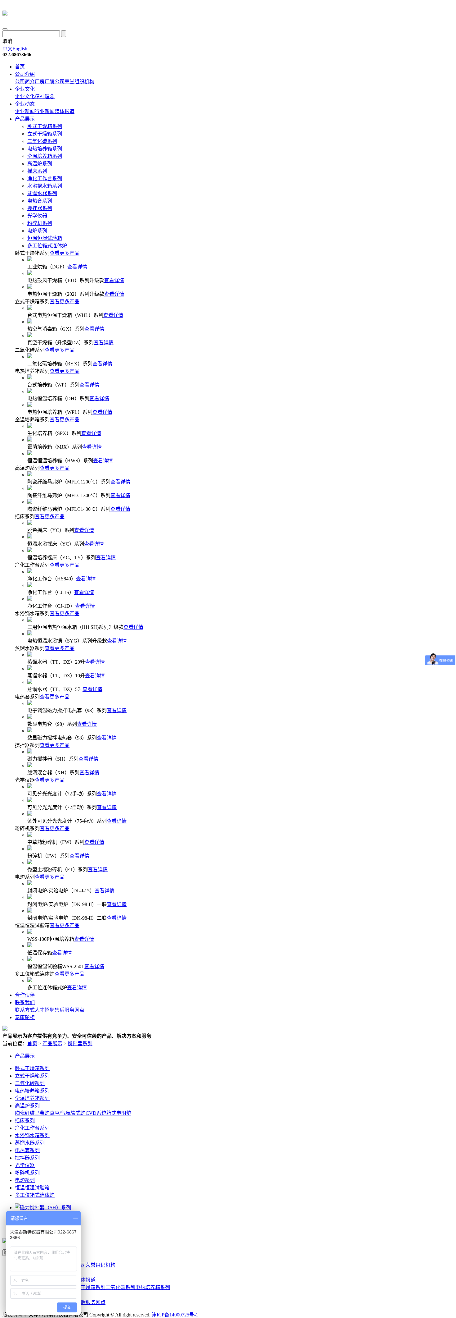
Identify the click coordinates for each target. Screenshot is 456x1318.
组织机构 (84, 81)
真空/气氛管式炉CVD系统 (78, 1113)
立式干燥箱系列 (44, 133)
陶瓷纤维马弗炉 (32, 1113)
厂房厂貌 (45, 81)
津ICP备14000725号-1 (175, 1314)
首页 (20, 66)
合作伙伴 (25, 995)
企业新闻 (25, 111)
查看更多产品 (64, 253)
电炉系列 (37, 230)
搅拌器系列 (39, 208)
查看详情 (77, 266)
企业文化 (25, 89)
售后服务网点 (69, 1010)
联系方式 (25, 1010)
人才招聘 (45, 1010)
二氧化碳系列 (42, 141)
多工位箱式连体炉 (47, 245)
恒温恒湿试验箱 (44, 238)
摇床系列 (37, 171)
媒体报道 (64, 111)
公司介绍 (25, 74)
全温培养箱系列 (44, 156)
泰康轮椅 (25, 1017)
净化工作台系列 (44, 178)
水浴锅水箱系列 (44, 186)
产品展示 (25, 118)
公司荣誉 (64, 81)
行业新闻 (45, 111)
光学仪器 (37, 215)
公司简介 (25, 81)
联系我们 (25, 1002)
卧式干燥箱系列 (44, 126)
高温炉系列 (39, 163)
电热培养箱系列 (44, 148)
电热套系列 (39, 201)
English (19, 48)
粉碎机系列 (39, 223)
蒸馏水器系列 (42, 193)
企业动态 (25, 104)
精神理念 (45, 96)
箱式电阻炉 (118, 1113)
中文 (7, 48)
